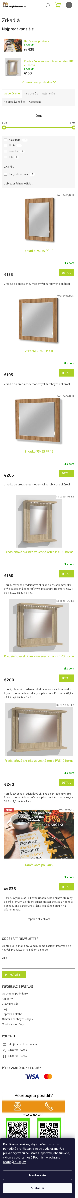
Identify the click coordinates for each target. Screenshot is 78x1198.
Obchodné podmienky (15, 994)
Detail (66, 272)
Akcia (14, 146)
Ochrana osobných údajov (17, 1019)
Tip (13, 157)
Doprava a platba (12, 1014)
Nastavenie (37, 1175)
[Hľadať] (48, 5)
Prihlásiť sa (13, 974)
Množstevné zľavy (13, 1024)
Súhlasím (37, 1188)
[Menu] (69, 5)
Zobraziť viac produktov (37, 82)
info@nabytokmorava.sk (22, 1044)
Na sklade (17, 140)
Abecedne (35, 102)
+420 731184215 (17, 1050)
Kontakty (7, 999)
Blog (4, 1009)
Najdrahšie (48, 94)
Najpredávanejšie (14, 102)
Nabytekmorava (21, 174)
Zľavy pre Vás (10, 1004)
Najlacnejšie (31, 94)
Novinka (16, 151)
